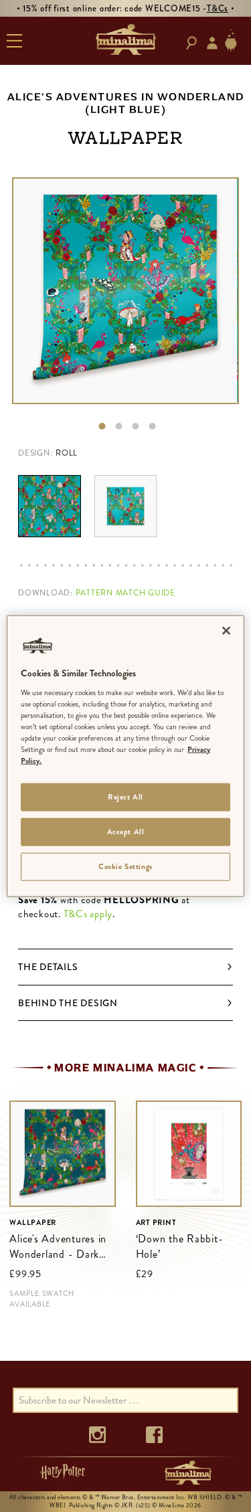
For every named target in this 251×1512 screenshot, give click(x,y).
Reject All (125, 796)
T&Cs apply (88, 914)
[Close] (226, 631)
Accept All (126, 831)
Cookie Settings (125, 865)
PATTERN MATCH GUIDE (125, 593)
